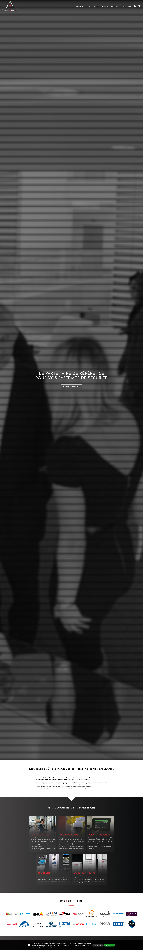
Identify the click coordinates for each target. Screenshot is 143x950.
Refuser (99, 945)
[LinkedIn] (139, 6)
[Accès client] (135, 6)
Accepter (110, 945)
